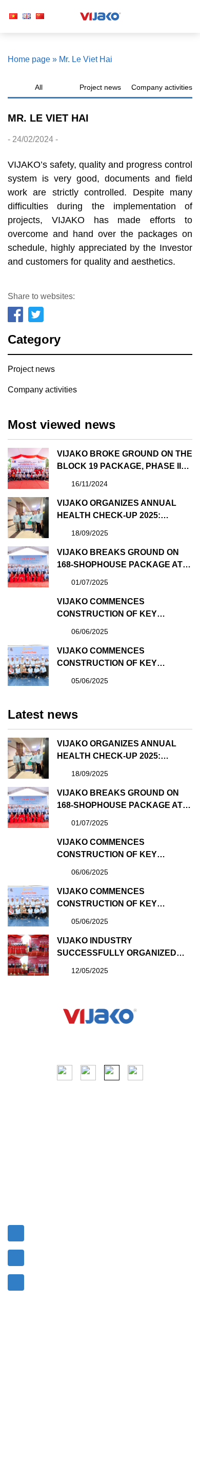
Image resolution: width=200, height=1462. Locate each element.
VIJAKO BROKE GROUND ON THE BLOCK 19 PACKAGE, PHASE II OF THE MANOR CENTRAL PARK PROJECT (124, 460)
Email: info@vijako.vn (67, 1231)
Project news (100, 87)
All (39, 87)
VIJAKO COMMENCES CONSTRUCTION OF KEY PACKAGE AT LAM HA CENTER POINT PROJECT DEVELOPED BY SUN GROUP (124, 657)
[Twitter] (36, 315)
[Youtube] (88, 1072)
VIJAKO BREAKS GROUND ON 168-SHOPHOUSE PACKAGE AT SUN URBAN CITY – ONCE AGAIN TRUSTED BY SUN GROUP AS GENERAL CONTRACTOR (123, 559)
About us (24, 1133)
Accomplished (130, 1163)
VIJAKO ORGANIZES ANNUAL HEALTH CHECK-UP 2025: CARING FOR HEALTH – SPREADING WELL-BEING (116, 510)
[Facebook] (16, 315)
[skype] (111, 1072)
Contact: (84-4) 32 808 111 (76, 1255)
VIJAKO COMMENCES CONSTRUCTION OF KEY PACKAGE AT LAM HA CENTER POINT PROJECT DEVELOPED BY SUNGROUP (124, 608)
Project (20, 1151)
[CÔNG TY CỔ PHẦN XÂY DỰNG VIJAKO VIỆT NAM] (100, 1016)
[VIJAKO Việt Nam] (100, 16)
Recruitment (30, 1188)
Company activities (161, 87)
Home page (29, 59)
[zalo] (135, 1072)
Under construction (138, 1182)
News (18, 1169)
